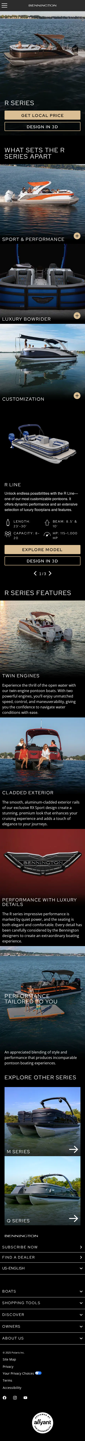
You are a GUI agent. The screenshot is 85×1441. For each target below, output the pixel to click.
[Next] (49, 574)
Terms (7, 1380)
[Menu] (4, 5)
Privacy (8, 1366)
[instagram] (15, 1398)
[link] (42, 1291)
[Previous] (35, 574)
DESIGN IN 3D (42, 126)
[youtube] (25, 1398)
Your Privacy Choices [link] (18, 1373)
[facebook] (4, 1398)
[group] (42, 487)
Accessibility (12, 1387)
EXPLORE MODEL (42, 549)
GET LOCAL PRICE (42, 115)
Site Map (9, 1359)
